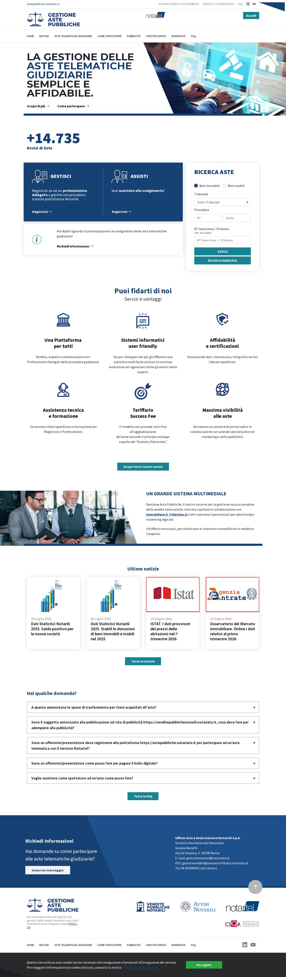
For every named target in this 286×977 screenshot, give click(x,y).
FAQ (240, 4)
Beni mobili (236, 186)
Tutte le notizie (143, 661)
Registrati (40, 212)
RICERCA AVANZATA (222, 260)
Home (30, 36)
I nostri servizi (156, 36)
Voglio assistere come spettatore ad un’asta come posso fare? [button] (82, 778)
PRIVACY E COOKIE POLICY (219, 4)
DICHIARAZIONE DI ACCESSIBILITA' (179, 4)
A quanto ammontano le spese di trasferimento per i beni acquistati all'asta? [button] (93, 707)
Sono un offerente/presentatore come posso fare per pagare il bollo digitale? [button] (94, 763)
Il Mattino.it (178, 514)
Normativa (178, 36)
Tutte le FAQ (143, 796)
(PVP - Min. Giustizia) (202, 233)
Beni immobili (209, 186)
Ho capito (204, 965)
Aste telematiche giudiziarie (73, 36)
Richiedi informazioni (73, 246)
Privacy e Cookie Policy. (140, 967)
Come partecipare (109, 36)
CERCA (223, 251)
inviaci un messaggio (48, 870)
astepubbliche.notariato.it (43, 4)
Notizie (44, 36)
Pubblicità (134, 36)
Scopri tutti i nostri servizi (143, 467)
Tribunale (201, 194)
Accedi (251, 15)
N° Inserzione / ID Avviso (211, 229)
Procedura (201, 210)
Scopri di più (36, 106)
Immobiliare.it (157, 514)
